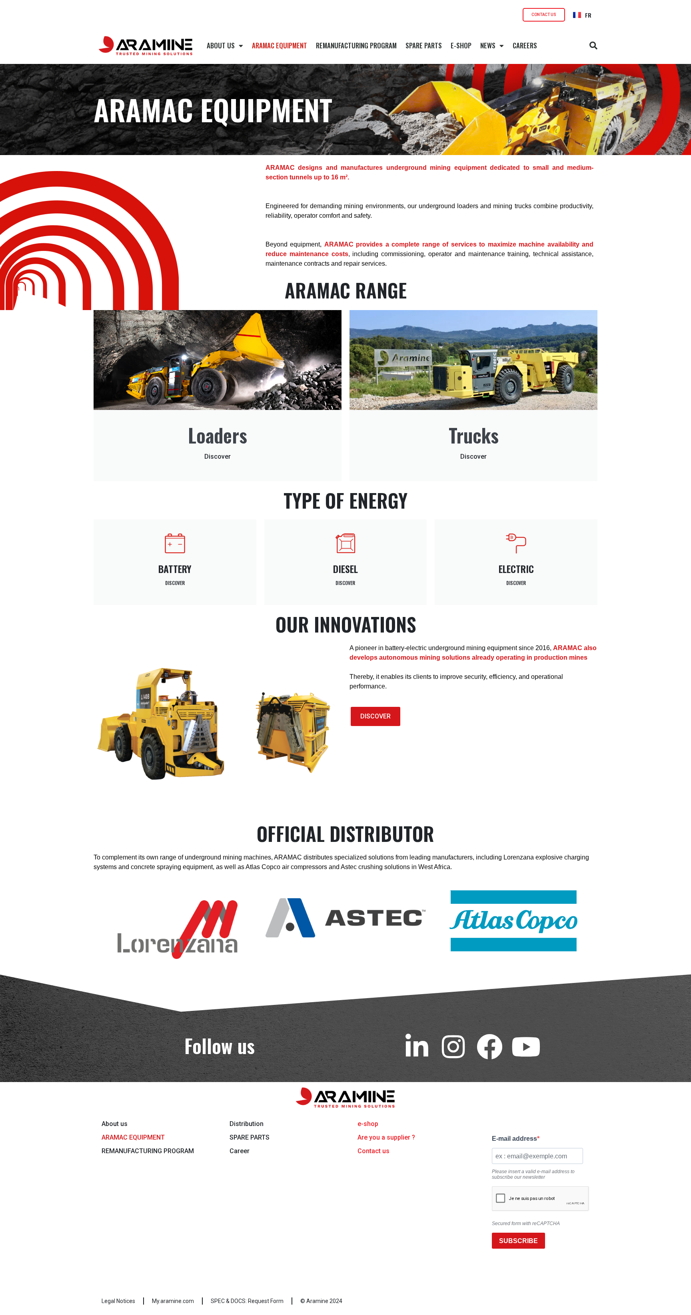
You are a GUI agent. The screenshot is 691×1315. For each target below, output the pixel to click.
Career (240, 1151)
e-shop (367, 1124)
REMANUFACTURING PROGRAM (356, 45)
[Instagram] (453, 1047)
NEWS (487, 45)
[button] (593, 46)
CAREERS (525, 45)
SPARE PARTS (423, 45)
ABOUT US (221, 45)
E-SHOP (461, 45)
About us (115, 1124)
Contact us (373, 1151)
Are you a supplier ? (386, 1137)
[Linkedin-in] (417, 1047)
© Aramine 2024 (321, 1301)
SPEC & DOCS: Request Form (247, 1301)
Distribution (247, 1124)
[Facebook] (489, 1047)
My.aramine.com (173, 1301)
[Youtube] (526, 1047)
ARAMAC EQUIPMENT (279, 45)
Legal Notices (118, 1301)
